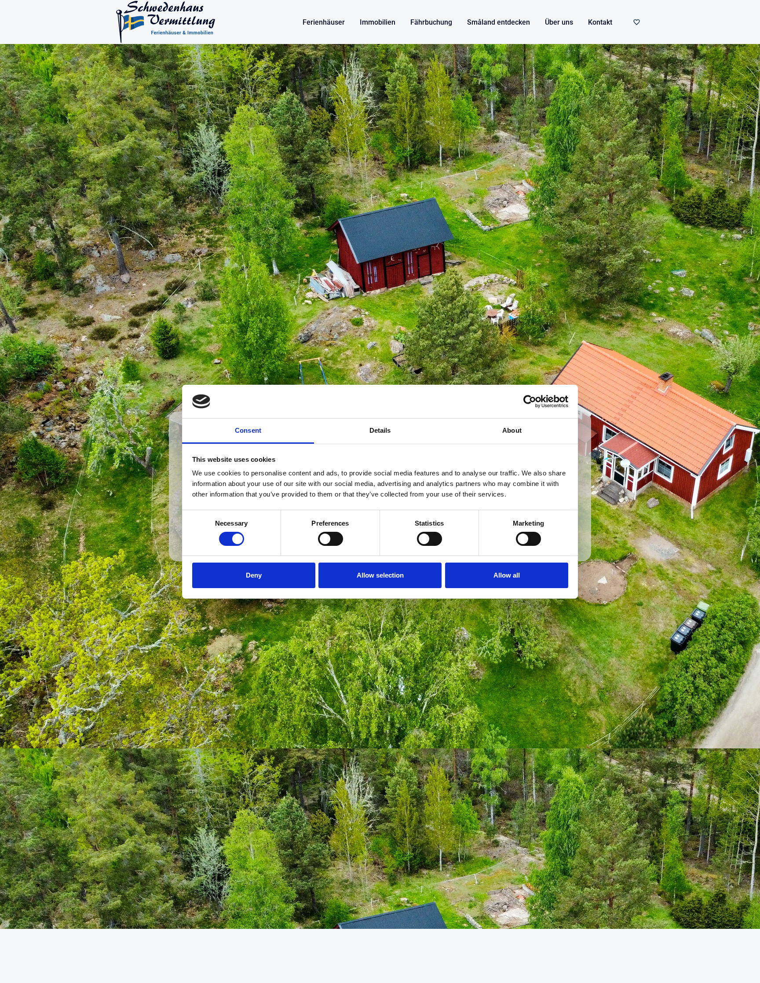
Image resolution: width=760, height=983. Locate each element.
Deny (254, 575)
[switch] (330, 539)
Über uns (559, 22)
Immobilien (377, 22)
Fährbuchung (431, 22)
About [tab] (512, 430)
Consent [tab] (248, 430)
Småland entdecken (498, 22)
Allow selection (380, 575)
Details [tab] (380, 430)
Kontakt (600, 22)
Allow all (506, 575)
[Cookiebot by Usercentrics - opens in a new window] (529, 401)
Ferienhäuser (324, 22)
